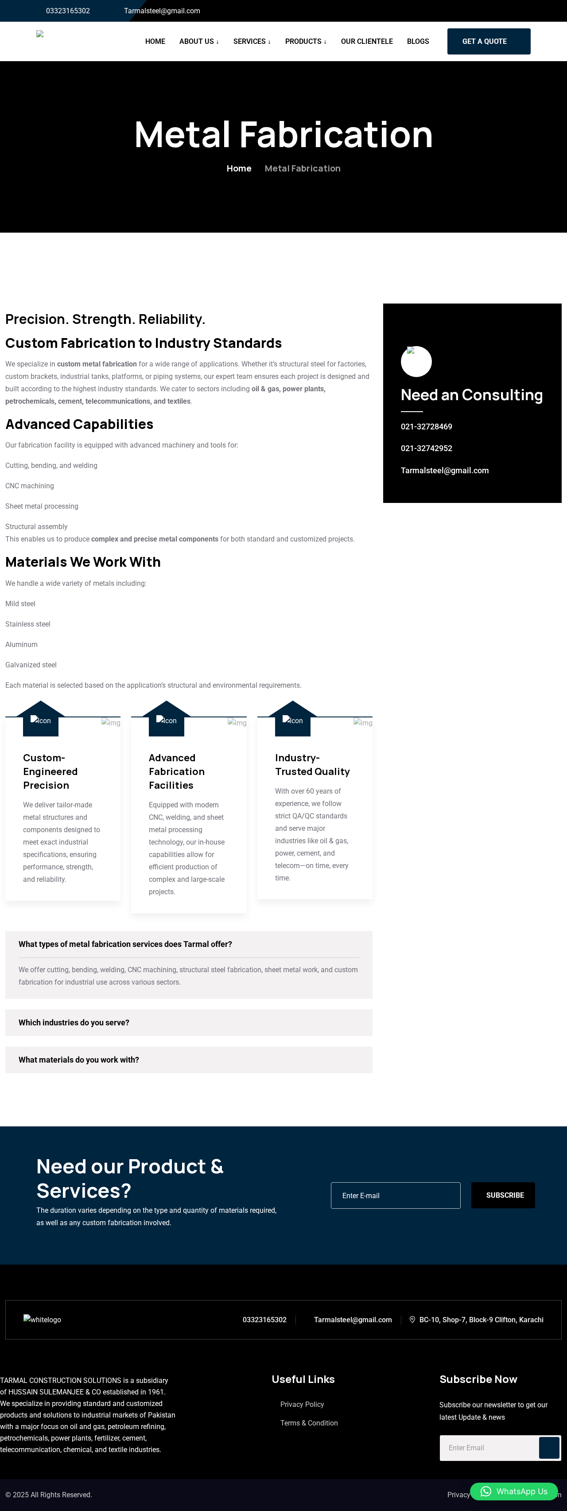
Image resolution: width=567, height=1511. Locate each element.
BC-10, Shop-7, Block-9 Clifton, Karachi (481, 1320)
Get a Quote (484, 41)
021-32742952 (426, 448)
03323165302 (68, 11)
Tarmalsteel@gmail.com (162, 11)
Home (155, 41)
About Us (196, 41)
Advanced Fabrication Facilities (177, 771)
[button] (514, 1491)
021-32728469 (426, 426)
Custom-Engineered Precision (50, 771)
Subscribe (505, 1195)
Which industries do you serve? (74, 1022)
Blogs (418, 41)
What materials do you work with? (79, 1059)
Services (249, 41)
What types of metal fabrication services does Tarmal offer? (125, 944)
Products (303, 41)
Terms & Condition (309, 1423)
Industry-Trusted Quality (312, 764)
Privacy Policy (302, 1404)
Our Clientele (367, 41)
